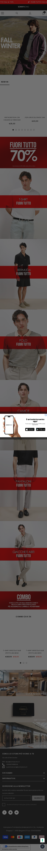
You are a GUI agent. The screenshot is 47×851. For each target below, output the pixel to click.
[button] (42, 846)
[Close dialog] (46, 415)
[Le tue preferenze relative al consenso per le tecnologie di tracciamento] (42, 840)
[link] (29, 429)
